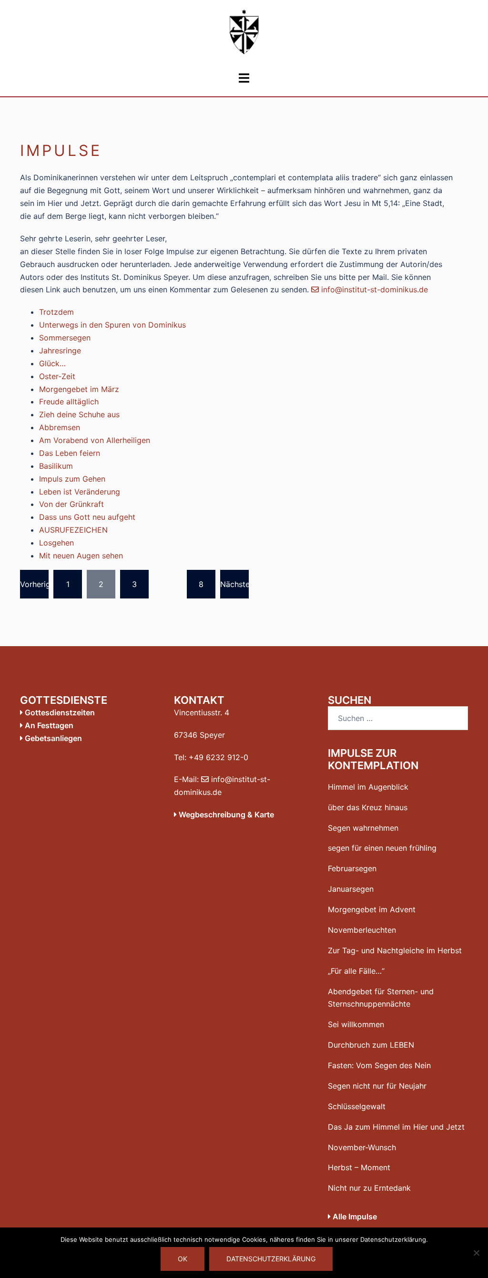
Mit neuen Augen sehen (81, 555)
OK (182, 1259)
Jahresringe (60, 350)
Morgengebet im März (79, 389)
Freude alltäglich (69, 401)
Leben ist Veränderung (79, 491)
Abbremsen (59, 427)
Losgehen (56, 542)
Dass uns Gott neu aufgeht (87, 517)
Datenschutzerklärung (270, 1259)
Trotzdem (56, 312)
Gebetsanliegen (52, 738)
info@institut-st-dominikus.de (373, 289)
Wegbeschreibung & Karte (225, 814)
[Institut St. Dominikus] (244, 35)
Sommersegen (65, 337)
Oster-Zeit (57, 376)
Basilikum (56, 466)
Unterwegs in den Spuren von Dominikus (112, 325)
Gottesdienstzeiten (59, 712)
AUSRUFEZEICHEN (73, 530)
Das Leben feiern (69, 453)
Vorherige (34, 584)
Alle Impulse (354, 1216)
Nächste (234, 584)
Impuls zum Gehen (72, 479)
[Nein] (476, 1252)
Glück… (52, 363)
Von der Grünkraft (71, 504)
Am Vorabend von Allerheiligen (94, 440)
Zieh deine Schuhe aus (79, 414)
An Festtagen (48, 725)
